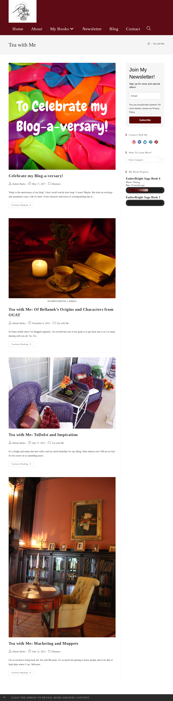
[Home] (149, 43)
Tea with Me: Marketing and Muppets (43, 643)
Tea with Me (158, 43)
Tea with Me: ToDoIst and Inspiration (43, 434)
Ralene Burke (19, 184)
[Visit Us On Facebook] (139, 142)
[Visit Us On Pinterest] (156, 142)
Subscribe (145, 120)
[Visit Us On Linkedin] (150, 142)
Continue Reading (22, 206)
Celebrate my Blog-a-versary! (36, 176)
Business (56, 184)
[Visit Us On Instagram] (134, 142)
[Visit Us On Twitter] (145, 142)
